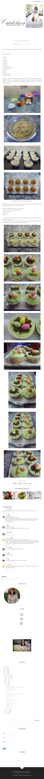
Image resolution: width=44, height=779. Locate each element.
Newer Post (4, 574)
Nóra (6, 553)
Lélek (3, 29)
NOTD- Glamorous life (10, 702)
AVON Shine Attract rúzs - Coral (12, 696)
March (7, 709)
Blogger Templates (28, 775)
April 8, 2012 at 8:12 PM (9, 550)
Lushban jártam (9, 707)
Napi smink (8, 697)
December (8, 675)
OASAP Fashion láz (9, 701)
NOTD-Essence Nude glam (11, 708)
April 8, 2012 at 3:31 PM (9, 535)
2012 (6, 673)
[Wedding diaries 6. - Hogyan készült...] (35, 495)
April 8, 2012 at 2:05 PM (9, 529)
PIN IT (31, 483)
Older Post (40, 574)
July (7, 681)
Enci (6, 525)
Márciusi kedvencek (10, 706)
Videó (38, 29)
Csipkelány (7, 532)
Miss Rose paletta (9, 704)
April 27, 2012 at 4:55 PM (9, 562)
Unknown (7, 564)
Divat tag (7, 692)
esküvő (8, 32)
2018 (6, 666)
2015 (6, 670)
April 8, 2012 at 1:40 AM (9, 522)
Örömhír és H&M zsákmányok (11, 690)
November (8, 676)
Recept (33, 29)
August (7, 680)
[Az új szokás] (9, 495)
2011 (6, 713)
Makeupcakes (8, 538)
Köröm (16, 29)
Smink (7, 29)
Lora (6, 558)
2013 (6, 672)
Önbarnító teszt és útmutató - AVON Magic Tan (15, 693)
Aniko (6, 514)
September (8, 678)
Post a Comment (7, 571)
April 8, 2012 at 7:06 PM (9, 544)
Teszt (21, 29)
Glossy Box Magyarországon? (11, 703)
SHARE (15, 483)
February (8, 711)
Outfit (12, 29)
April (7, 685)
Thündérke (7, 509)
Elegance (14, 775)
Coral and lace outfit (10, 688)
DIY (25, 29)
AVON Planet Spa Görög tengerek (12, 686)
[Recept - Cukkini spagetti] (22, 495)
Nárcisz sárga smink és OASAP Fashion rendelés (15, 687)
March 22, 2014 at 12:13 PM (10, 568)
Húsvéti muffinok (9, 698)
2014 (6, 671)
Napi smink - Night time (10, 695)
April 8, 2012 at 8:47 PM (9, 556)
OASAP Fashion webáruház (11, 700)
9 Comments (24, 44)
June (7, 682)
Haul (29, 29)
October (8, 677)
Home (3, 32)
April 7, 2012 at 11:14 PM (9, 512)
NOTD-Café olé (9, 691)
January (7, 712)
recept (31, 44)
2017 (6, 667)
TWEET (20, 483)
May (7, 683)
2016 (6, 669)
